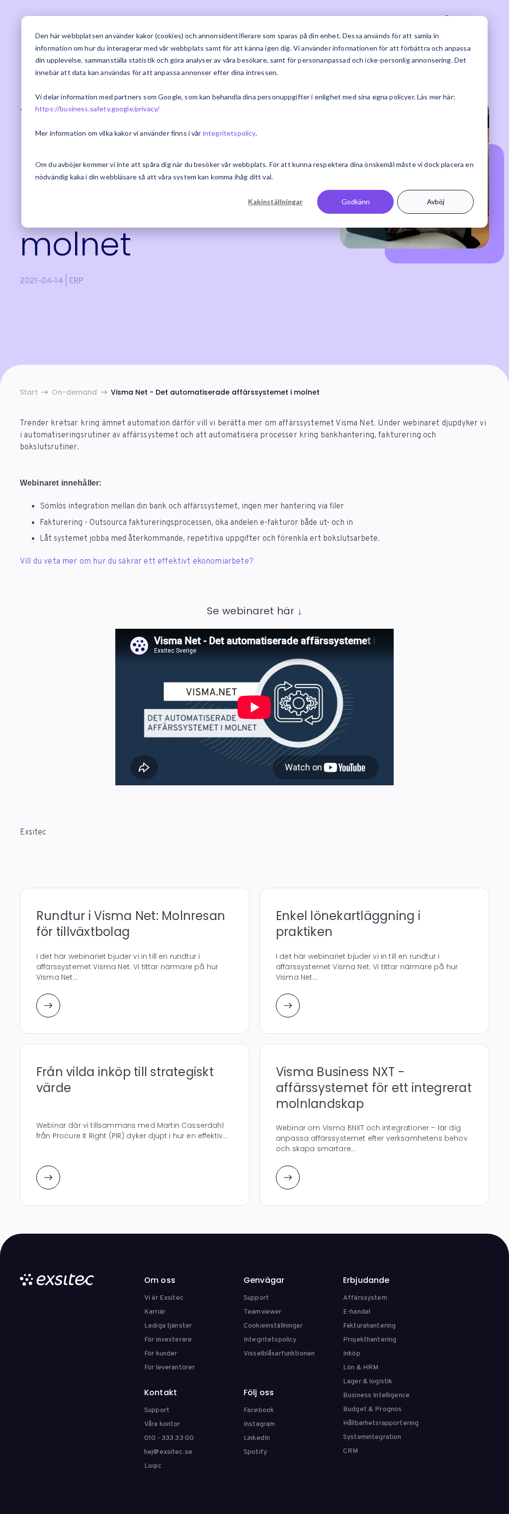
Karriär (155, 1312)
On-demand (74, 392)
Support (256, 1298)
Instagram (259, 1424)
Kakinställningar (275, 201)
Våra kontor (162, 1424)
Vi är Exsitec (163, 1298)
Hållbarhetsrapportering (381, 1423)
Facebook (259, 1410)
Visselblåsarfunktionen (279, 1353)
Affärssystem (365, 1298)
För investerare (168, 1340)
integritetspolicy (229, 133)
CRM (350, 1451)
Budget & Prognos (372, 1409)
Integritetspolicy (270, 1340)
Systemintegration (372, 1437)
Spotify (255, 1452)
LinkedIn (257, 1438)
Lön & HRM (360, 1367)
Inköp (351, 1353)
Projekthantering (369, 1340)
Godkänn (355, 201)
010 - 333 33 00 (169, 1438)
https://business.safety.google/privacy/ (97, 108)
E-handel (356, 1312)
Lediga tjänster (168, 1326)
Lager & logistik (367, 1381)
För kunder (160, 1353)
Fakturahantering (369, 1326)
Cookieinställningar (273, 1326)
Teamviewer (262, 1312)
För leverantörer (169, 1367)
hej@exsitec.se (168, 1452)
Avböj (435, 201)
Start (29, 392)
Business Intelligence (376, 1395)
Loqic (153, 1466)
